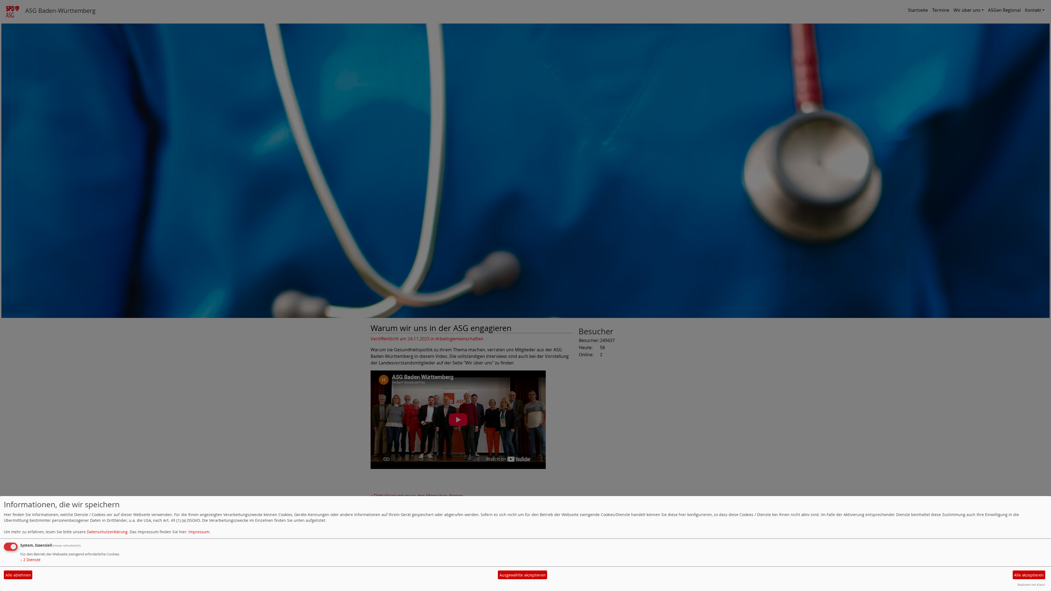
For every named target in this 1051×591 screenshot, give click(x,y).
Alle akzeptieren (1029, 575)
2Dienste (30, 559)
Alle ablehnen (18, 575)
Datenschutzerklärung (107, 531)
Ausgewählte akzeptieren (522, 575)
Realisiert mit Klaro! (1031, 585)
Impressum (199, 531)
